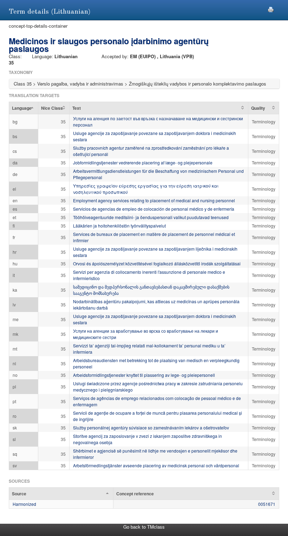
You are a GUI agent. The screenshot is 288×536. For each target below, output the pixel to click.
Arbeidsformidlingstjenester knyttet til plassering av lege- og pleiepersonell (144, 375)
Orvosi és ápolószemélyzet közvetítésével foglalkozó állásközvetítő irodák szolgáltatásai (157, 263)
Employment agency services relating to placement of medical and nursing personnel (154, 200)
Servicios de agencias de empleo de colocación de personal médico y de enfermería (153, 209)
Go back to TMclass (144, 526)
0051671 (266, 504)
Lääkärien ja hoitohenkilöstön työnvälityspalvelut (119, 226)
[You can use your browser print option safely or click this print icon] (271, 8)
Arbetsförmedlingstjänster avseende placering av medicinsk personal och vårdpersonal (156, 465)
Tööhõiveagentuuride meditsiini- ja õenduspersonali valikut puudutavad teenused (151, 217)
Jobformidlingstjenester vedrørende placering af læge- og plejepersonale (142, 162)
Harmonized (24, 504)
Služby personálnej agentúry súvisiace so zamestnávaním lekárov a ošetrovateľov (151, 427)
